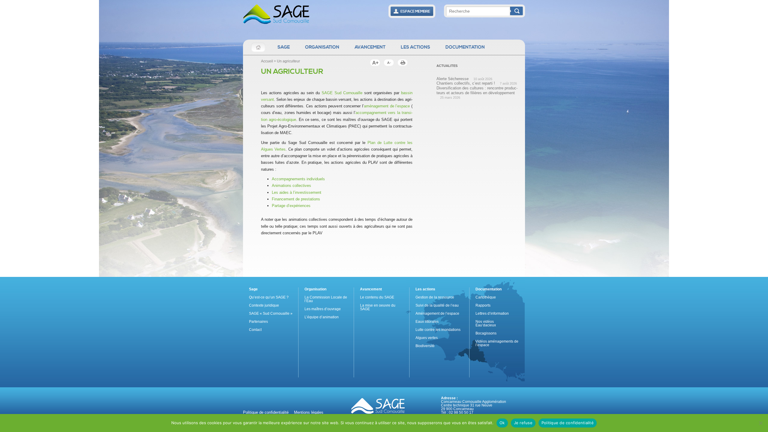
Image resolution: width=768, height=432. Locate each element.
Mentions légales (308, 412)
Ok (502, 422)
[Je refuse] (761, 423)
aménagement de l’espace (387, 106)
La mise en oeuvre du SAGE (377, 307)
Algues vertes (427, 338)
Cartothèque (486, 297)
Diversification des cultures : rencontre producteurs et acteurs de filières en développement (477, 90)
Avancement (370, 47)
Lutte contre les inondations (438, 330)
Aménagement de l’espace (437, 313)
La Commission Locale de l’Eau (325, 299)
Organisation (322, 47)
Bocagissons (486, 333)
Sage (284, 47)
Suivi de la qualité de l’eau (437, 305)
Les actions (415, 47)
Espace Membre (415, 11)
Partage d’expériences (291, 205)
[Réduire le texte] (375, 62)
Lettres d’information (492, 313)
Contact (255, 330)
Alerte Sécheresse (452, 78)
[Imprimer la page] (402, 62)
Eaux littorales (427, 322)
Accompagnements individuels (298, 179)
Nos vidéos (485, 322)
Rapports (483, 305)
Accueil (258, 47)
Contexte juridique (264, 305)
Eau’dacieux (486, 325)
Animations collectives (291, 185)
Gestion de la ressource (435, 297)
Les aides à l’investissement (296, 192)
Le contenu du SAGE (377, 297)
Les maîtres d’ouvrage (322, 309)
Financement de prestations (296, 199)
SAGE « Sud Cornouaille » (270, 313)
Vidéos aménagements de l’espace (497, 343)
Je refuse (523, 422)
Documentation (465, 47)
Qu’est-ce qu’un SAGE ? (269, 297)
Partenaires (258, 322)
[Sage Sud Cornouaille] (276, 15)
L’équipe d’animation (321, 317)
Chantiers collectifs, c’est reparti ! (465, 83)
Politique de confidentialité (266, 412)
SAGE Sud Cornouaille (342, 93)
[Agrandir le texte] (389, 62)
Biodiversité (425, 346)
